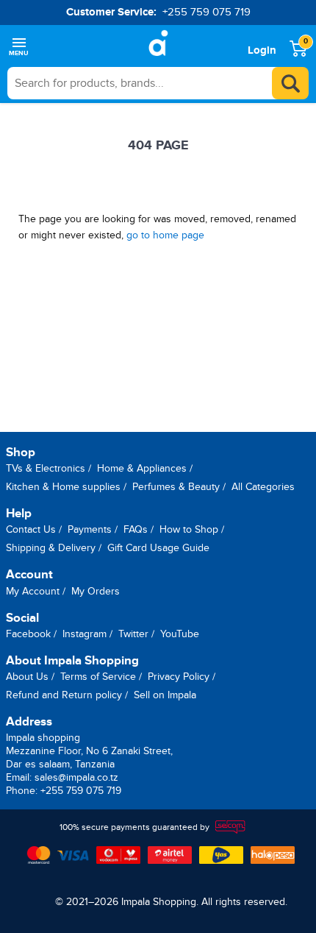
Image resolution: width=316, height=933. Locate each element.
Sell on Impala (165, 695)
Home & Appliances (142, 468)
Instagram (84, 634)
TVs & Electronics (45, 468)
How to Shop (188, 529)
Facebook (28, 634)
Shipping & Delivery (51, 548)
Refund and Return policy (64, 695)
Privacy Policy (178, 676)
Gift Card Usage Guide (158, 548)
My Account (33, 591)
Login (262, 50)
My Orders (95, 591)
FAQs (135, 529)
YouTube (179, 634)
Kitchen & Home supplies (63, 486)
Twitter (133, 634)
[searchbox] (158, 83)
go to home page (165, 235)
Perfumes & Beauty (176, 486)
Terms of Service (98, 676)
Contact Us (31, 529)
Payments (90, 529)
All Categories (263, 486)
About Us (27, 676)
